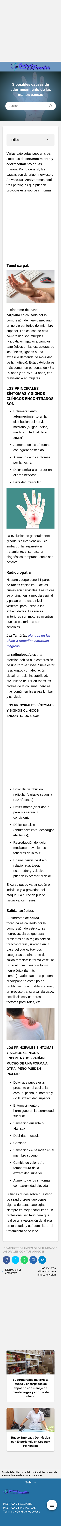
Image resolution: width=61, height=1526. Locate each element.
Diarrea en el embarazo (13, 1271)
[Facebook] (6, 1260)
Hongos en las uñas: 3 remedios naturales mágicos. (28, 641)
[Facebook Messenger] (15, 1260)
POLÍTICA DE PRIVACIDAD (19, 1507)
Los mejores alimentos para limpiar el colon (46, 1271)
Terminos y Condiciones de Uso (21, 1511)
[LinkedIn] (33, 1260)
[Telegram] (42, 1260)
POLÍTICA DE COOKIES (17, 1503)
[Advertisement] (30, 31)
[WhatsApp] (24, 1260)
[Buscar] (49, 105)
